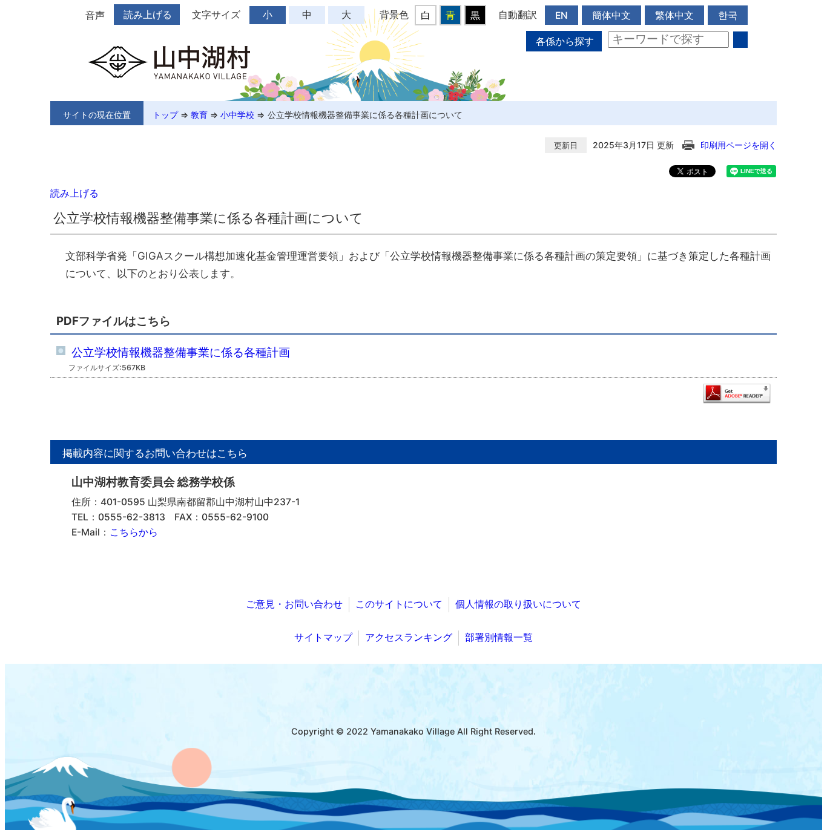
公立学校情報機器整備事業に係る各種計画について (365, 115)
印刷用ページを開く (738, 145)
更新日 (566, 145)
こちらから (134, 532)
